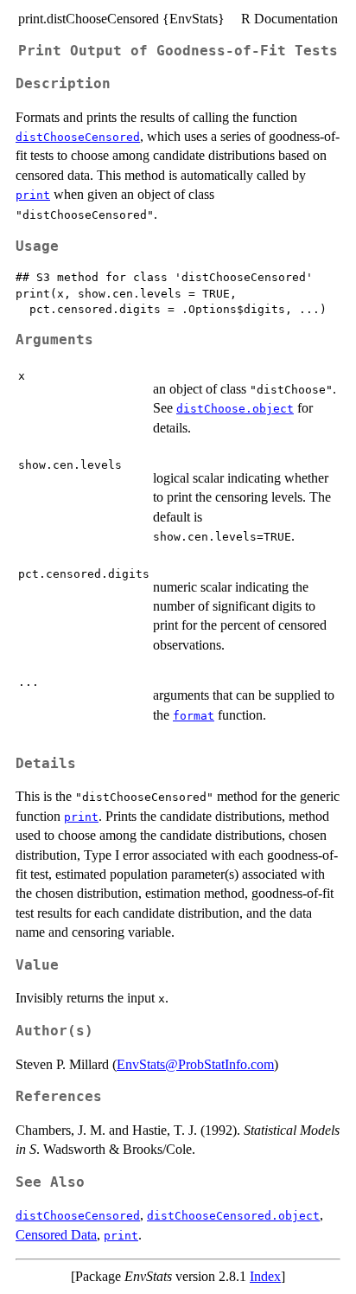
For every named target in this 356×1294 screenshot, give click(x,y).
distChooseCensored (78, 137)
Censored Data (56, 1234)
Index (265, 1276)
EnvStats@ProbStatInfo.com (195, 1064)
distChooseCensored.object (233, 1215)
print (33, 195)
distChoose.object (235, 408)
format (193, 715)
